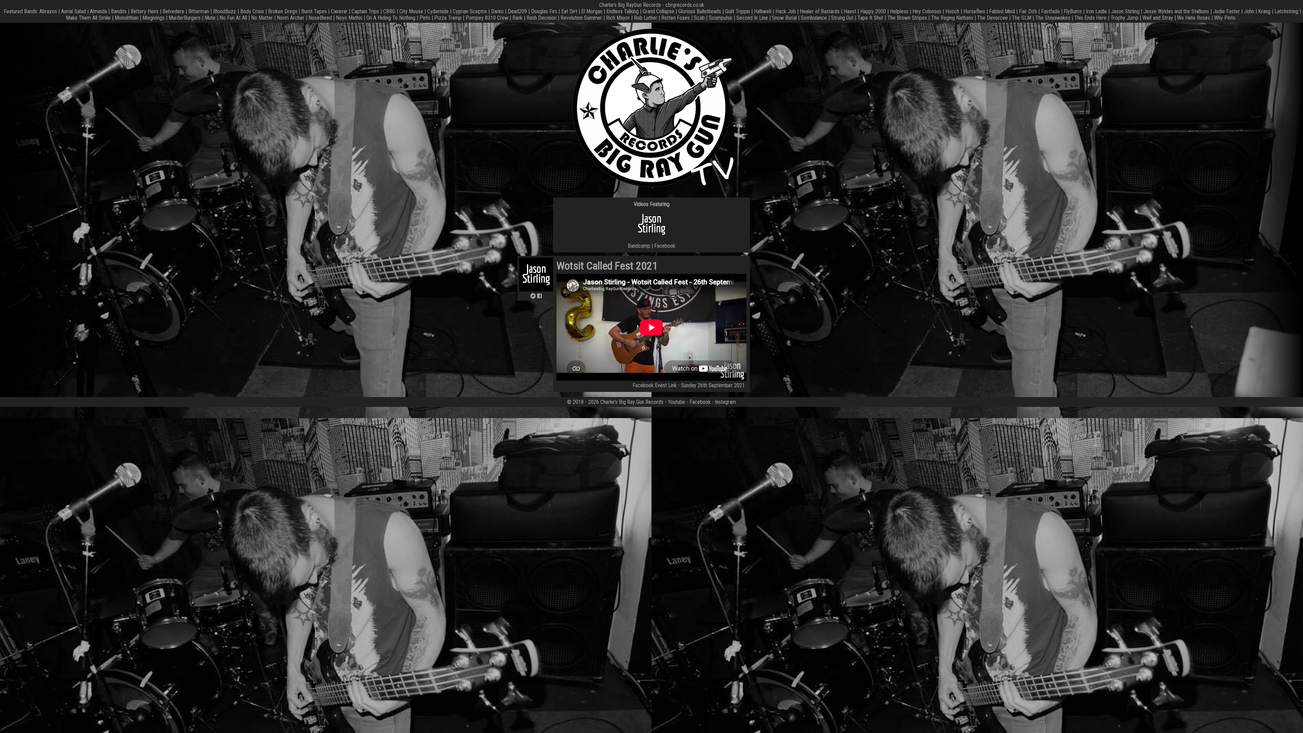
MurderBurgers (185, 18)
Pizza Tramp (447, 18)
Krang (1264, 11)
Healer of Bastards (819, 11)
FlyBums (1073, 11)
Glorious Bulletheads (699, 11)
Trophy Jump (1124, 18)
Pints (424, 18)
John (1249, 11)
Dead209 (517, 11)
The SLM (1021, 18)
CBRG (389, 11)
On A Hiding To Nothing (390, 18)
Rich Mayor (618, 18)
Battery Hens (144, 11)
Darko (497, 11)
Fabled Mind (1002, 11)
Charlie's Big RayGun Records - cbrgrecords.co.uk (651, 5)
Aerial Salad (73, 11)
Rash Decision (541, 18)
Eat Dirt (569, 11)
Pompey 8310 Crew (487, 18)
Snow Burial (784, 18)
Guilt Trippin (737, 11)
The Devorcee (992, 18)
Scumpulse (720, 18)
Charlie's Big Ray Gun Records (631, 402)
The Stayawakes (1052, 18)
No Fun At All (233, 18)
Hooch (952, 11)
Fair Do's (1028, 11)
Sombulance (814, 18)
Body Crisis (252, 11)
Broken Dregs (282, 11)
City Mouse (411, 11)
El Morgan (591, 11)
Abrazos (48, 11)
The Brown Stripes (907, 18)
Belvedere (173, 11)
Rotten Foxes (675, 18)
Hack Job (785, 11)
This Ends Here (1090, 18)
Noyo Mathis (349, 18)
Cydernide (438, 11)
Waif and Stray (1158, 18)
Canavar (339, 11)
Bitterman (198, 11)
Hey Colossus (926, 11)
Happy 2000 (873, 11)
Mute (210, 18)
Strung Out (842, 18)
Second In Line (752, 18)
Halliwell (762, 11)
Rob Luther (645, 18)
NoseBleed (320, 18)
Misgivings (154, 18)
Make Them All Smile (88, 18)
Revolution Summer (581, 18)
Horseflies (974, 11)
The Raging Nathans (952, 18)
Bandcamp (639, 246)
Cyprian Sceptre (470, 11)
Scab (699, 18)
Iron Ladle (1096, 11)
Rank (517, 18)
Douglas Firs (544, 11)
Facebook (664, 246)
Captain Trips (365, 11)
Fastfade (1050, 11)
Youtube (676, 402)
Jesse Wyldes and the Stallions (1176, 11)
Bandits (119, 11)
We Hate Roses (1193, 18)
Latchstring (1286, 11)
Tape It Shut (870, 18)
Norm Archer (290, 18)
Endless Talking (622, 11)
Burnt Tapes (314, 11)
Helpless (899, 11)
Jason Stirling (1125, 11)
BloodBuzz (224, 11)
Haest (850, 11)
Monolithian (126, 18)
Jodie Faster (1226, 11)
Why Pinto (1224, 18)
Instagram (725, 402)
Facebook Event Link (654, 385)
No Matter (262, 18)
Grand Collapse (658, 11)
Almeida (98, 11)
